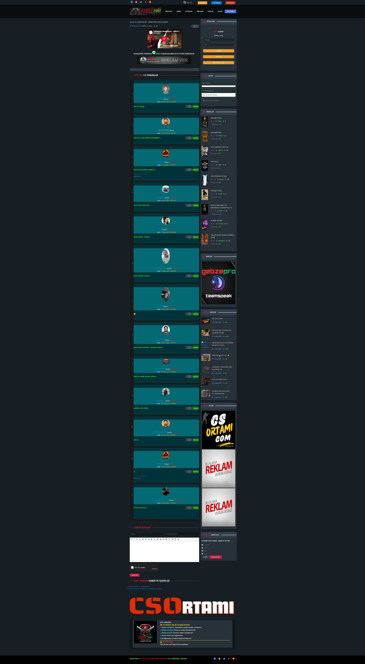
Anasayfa (168, 11)
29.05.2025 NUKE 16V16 (219, 379)
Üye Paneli (230, 11)
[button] (131, 539)
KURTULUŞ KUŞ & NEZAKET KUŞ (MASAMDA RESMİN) (144, 589)
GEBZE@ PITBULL (216, 191)
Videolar (200, 11)
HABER (179, 11)
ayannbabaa (221, 240)
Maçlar (210, 11)
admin (151, 26)
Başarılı (205, 551)
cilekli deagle (160, 432)
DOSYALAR (188, 11)
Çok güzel (206, 545)
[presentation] (131, 539)
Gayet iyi (206, 548)
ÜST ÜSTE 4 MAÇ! (217, 319)
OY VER (205, 557)
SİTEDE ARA (190, 2)
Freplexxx (160, 400)
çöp (160, 229)
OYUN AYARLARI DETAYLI (219, 176)
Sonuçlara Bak (215, 557)
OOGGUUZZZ (160, 268)
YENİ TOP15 (214, 162)
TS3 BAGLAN (216, 3)
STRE (220, 211)
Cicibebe (220, 223)
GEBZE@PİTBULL (216, 132)
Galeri (220, 11)
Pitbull (219, 121)
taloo (160, 306)
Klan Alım (202, 3)
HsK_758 (160, 339)
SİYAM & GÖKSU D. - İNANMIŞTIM (138, 586)
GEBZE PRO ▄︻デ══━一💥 (220, 355)
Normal (205, 554)
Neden (160, 98)
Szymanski (160, 368)
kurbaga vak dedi (160, 499)
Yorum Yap (135, 575)
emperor (220, 150)
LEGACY (160, 161)
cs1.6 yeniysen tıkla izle (219, 147)
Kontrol (196, 106)
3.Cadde (160, 197)
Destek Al (230, 3)
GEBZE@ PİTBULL (216, 118)
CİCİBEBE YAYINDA (216, 220)
